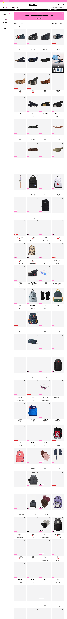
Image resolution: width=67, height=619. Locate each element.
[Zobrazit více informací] (20, 50)
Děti (10, 4)
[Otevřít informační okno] (63, 1)
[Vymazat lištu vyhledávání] (63, 7)
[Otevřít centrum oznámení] (58, 5)
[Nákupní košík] (63, 4)
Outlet (5, 2)
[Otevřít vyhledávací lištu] (51, 7)
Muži (7, 4)
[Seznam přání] (61, 4)
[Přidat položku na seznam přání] (24, 30)
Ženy (4, 4)
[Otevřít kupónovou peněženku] (53, 4)
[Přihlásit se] (55, 4)
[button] (54, 23)
